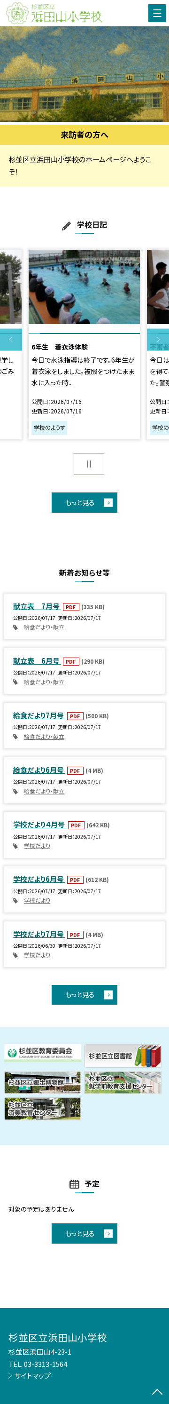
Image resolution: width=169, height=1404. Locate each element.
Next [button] (158, 340)
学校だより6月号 (39, 879)
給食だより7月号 (39, 715)
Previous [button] (11, 340)
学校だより (37, 845)
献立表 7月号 (37, 606)
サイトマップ (32, 1375)
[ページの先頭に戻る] (157, 1392)
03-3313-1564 (45, 1364)
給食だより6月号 (39, 770)
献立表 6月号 (37, 661)
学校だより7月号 (39, 934)
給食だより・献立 (44, 627)
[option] (84, 74)
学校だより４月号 (39, 824)
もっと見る (80, 502)
